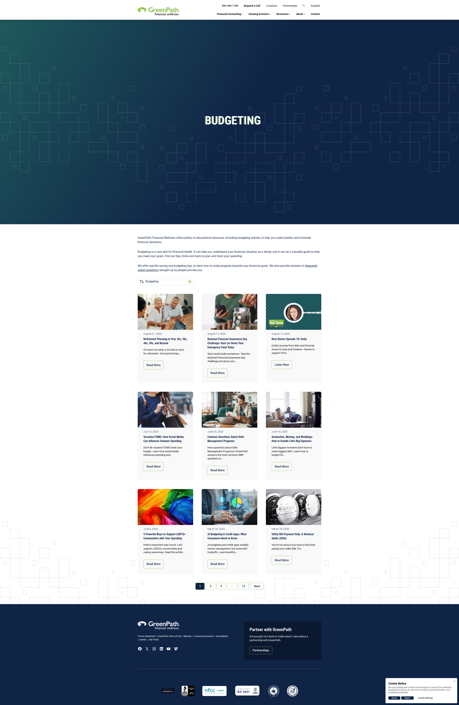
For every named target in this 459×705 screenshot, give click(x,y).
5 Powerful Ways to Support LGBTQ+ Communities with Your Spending (164, 536)
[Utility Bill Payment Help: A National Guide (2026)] (293, 508)
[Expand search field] (303, 5)
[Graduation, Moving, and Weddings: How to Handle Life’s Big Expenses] (293, 410)
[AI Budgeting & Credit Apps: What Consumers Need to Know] (229, 508)
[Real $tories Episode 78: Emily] (293, 313)
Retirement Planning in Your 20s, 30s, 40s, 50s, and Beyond (165, 341)
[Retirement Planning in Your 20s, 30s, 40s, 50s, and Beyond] (165, 313)
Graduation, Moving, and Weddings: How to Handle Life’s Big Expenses (292, 439)
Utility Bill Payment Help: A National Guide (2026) (293, 536)
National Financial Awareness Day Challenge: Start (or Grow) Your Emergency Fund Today (227, 343)
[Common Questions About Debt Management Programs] (229, 410)
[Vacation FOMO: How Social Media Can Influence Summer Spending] (165, 410)
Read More (153, 365)
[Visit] (247, 691)
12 (243, 586)
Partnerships (261, 650)
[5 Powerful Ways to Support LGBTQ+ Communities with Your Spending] (165, 508)
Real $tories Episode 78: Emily (290, 339)
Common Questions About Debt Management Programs (225, 439)
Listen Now (282, 364)
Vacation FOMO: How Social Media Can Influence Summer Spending (163, 439)
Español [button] (315, 5)
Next (257, 586)
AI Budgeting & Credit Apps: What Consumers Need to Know (227, 536)
